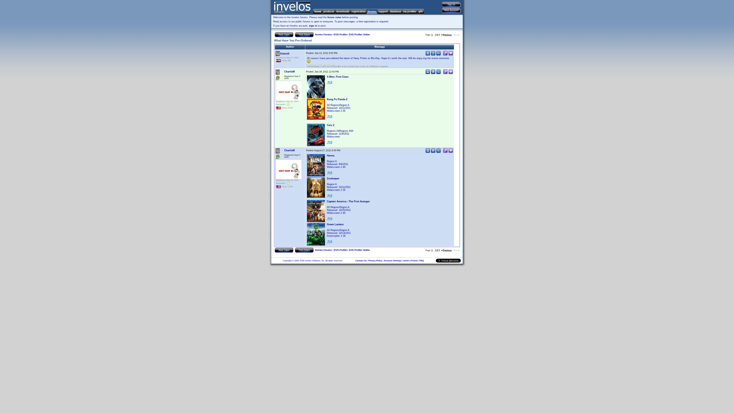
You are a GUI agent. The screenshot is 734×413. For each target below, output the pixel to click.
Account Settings (393, 260)
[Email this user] (433, 54)
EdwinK (284, 53)
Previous (447, 35)
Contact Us (361, 260)
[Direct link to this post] (445, 54)
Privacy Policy (375, 260)
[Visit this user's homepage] (433, 73)
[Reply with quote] (450, 54)
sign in (313, 25)
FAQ (421, 260)
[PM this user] (427, 54)
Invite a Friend (410, 260)
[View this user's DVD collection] (438, 54)
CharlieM (289, 71)
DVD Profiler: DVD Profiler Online (352, 34)
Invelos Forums (323, 34)
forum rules (334, 17)
